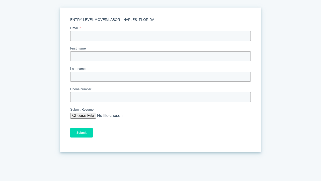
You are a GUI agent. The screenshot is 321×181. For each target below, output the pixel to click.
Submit (81, 132)
